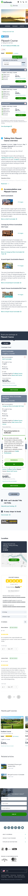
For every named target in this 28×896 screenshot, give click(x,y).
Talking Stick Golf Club (8, 31)
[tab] (7, 26)
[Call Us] (23, 2)
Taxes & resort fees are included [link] (20, 78)
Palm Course (15, 422)
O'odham (16, 159)
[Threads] (15, 827)
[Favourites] (18, 2)
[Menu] (26, 1)
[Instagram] (8, 827)
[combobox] (14, 871)
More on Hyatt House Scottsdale (10, 311)
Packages (15, 26)
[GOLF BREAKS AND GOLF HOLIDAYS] (6, 2)
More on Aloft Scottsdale (8, 219)
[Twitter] (19, 827)
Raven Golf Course (17, 375)
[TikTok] (12, 827)
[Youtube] (22, 827)
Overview (7, 26)
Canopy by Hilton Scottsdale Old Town (13, 406)
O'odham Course (17, 373)
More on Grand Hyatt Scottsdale (10, 283)
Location (22, 26)
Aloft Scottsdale (6, 359)
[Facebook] (5, 827)
